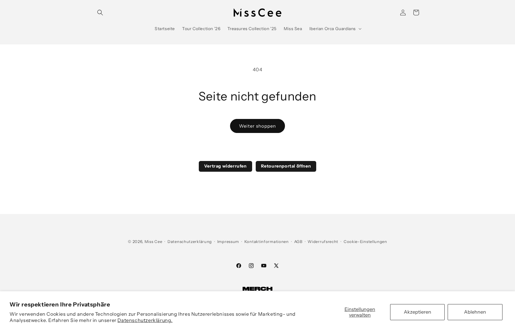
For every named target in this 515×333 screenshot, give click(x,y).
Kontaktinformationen (266, 241)
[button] (100, 12)
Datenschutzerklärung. (145, 320)
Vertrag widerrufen (225, 166)
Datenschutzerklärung (189, 241)
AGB (298, 241)
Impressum (228, 241)
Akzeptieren (417, 312)
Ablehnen (475, 312)
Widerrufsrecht (323, 241)
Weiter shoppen (257, 126)
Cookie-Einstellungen (365, 241)
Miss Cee (153, 241)
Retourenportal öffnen (286, 166)
